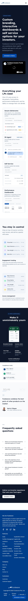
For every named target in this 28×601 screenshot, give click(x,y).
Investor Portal (18, 541)
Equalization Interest (19, 536)
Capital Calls (17, 539)
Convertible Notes (6, 556)
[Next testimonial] (24, 390)
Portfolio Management (8, 539)
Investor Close (17, 551)
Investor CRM (17, 548)
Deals (3, 536)
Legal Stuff (5, 594)
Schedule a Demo (9, 55)
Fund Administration (19, 544)
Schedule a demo (8, 496)
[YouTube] (7, 529)
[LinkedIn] (14, 529)
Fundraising (17, 546)
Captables (4, 546)
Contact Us (5, 572)
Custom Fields (5, 553)
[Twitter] (11, 529)
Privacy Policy (14, 594)
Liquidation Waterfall (7, 551)
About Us (4, 564)
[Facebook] (3, 529)
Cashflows (5, 541)
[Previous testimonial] (21, 390)
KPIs (3, 544)
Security (22, 594)
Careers (4, 567)
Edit (21, 175)
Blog (3, 569)
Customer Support (6, 581)
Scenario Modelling (7, 548)
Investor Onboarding (19, 557)
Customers (5, 579)
